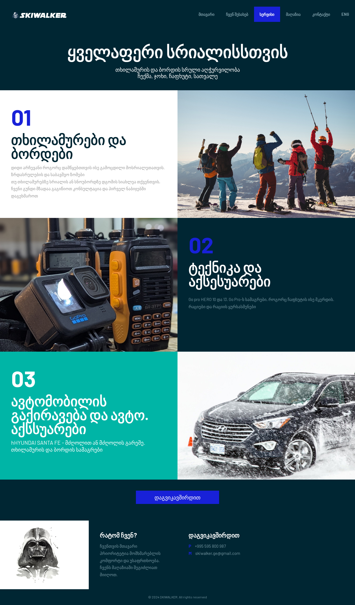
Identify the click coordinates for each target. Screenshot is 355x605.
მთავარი (206, 14)
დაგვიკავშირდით (177, 497)
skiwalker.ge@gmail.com (217, 553)
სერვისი (267, 14)
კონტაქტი (321, 14)
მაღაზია (293, 14)
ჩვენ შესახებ (237, 14)
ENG (345, 14)
